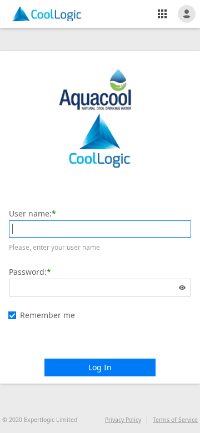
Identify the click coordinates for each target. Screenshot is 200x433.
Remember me (47, 315)
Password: (28, 271)
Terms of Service (175, 420)
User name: (30, 213)
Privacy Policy (123, 420)
